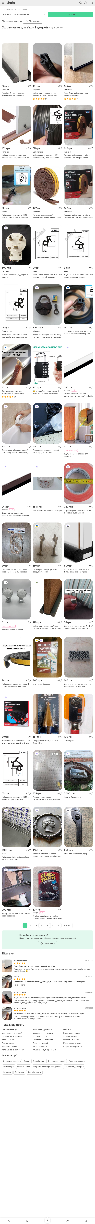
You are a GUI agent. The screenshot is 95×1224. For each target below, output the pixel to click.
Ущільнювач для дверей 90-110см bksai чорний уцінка (76, 570)
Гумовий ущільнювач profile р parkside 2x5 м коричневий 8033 (78, 216)
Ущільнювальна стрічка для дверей (76, 455)
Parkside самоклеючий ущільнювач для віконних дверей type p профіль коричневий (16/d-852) (47, 216)
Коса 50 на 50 (8, 1040)
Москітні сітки (23, 1067)
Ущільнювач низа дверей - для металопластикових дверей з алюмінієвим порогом (77, 332)
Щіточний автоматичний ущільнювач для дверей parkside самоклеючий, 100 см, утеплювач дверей (78, 394)
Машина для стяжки (72, 1043)
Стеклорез (68, 740)
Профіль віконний (40, 1043)
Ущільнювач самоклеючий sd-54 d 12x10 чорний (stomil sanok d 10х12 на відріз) (16, 685)
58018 (16, 976)
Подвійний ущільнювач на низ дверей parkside (77, 94)
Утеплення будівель (41, 684)
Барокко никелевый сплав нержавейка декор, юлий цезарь (47, 855)
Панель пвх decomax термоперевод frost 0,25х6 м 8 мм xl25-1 (46, 798)
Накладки (7, 1072)
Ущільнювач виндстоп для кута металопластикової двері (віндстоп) (77, 685)
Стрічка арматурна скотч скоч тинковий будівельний (77, 511)
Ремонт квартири (9, 1030)
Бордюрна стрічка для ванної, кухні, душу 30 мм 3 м (46, 451)
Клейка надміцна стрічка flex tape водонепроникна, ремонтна (47, 917)
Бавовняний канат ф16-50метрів (47, 510)
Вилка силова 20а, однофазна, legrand (15, 276)
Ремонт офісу (8, 1043)
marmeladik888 (20, 961)
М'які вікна (67, 1030)
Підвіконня (19, 1072)
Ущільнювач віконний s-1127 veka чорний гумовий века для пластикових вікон (78, 276)
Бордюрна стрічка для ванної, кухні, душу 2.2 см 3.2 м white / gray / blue (15, 451)
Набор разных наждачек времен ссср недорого (16, 914)
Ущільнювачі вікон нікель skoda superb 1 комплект (15, 858)
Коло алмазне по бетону (13, 1050)
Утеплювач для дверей (12, 1033)
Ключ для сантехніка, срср (75, 854)
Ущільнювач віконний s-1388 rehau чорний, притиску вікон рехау (15, 216)
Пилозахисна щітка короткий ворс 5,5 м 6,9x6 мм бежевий (14, 570)
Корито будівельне (72, 797)
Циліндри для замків (57, 1061)
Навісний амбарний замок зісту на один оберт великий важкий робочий (47, 335)
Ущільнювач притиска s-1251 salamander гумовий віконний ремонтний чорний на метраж (46, 156)
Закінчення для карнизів (12, 630)
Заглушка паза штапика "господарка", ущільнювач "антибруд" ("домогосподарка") (15, 392)
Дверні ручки (38, 1061)
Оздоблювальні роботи (12, 1036)
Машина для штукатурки (43, 1033)
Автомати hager (70, 1036)
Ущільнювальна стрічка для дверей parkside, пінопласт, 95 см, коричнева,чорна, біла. (15, 156)
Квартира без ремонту (43, 1040)
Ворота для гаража (71, 1033)
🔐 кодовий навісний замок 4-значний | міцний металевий (46, 392)
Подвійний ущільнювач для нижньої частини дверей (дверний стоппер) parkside (14, 94)
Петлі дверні (8, 1067)
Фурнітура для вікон (12, 1061)
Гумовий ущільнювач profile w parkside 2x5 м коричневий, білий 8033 (77, 156)
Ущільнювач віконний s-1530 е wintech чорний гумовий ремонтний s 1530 (15, 798)
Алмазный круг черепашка (44, 1050)
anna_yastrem (20, 992)
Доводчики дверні (77, 1061)
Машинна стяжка (9, 1046)
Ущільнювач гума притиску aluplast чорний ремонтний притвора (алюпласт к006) (45, 94)
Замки (26, 1061)
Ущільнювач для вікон (42, 1030)
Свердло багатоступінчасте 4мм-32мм (45, 741)
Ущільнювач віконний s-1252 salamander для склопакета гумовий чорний (14, 335)
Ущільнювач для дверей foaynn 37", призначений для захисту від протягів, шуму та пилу (47, 627)
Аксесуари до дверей (74, 1067)
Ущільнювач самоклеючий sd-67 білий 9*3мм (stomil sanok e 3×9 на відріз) (78, 627)
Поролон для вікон (41, 1036)
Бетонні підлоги (40, 1046)
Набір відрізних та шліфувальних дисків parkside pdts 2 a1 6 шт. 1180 (16, 741)
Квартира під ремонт (72, 1046)
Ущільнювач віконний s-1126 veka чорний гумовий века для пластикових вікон (47, 276)
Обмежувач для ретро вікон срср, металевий (45, 570)
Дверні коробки (34, 1072)
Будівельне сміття (71, 1040)
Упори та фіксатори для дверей (47, 1067)
